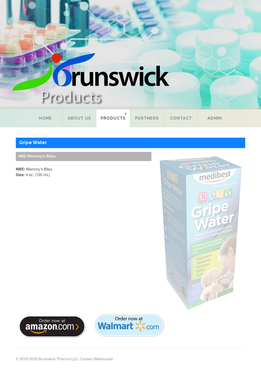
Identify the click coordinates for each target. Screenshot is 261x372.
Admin (214, 118)
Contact (181, 118)
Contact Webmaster (96, 358)
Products (113, 118)
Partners (147, 118)
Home (45, 118)
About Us (79, 118)
